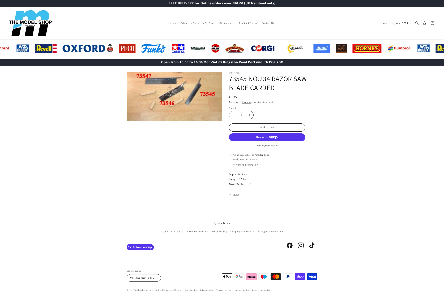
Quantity (233, 108)
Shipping (246, 102)
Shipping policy (241, 290)
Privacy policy (206, 290)
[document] (174, 97)
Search (164, 231)
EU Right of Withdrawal (271, 231)
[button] (417, 23)
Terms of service (223, 290)
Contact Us (177, 231)
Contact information (261, 290)
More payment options (267, 145)
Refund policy (191, 290)
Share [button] (236, 194)
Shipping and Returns (242, 231)
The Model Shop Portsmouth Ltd (148, 290)
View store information (245, 164)
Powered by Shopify (172, 290)
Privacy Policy (219, 231)
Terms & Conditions (198, 231)
